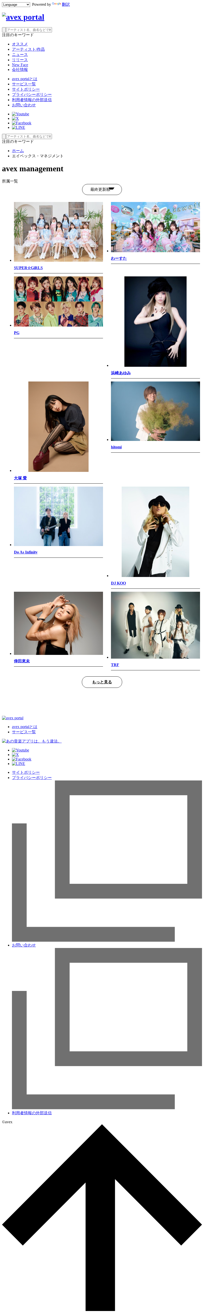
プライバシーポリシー (32, 94)
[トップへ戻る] (102, 1310)
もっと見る (102, 682)
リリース (20, 60)
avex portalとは (24, 79)
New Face (20, 65)
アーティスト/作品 (28, 49)
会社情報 (20, 69)
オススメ (20, 44)
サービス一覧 (24, 84)
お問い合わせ (24, 105)
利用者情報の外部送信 (32, 100)
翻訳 (66, 4)
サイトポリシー (26, 89)
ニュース (20, 54)
